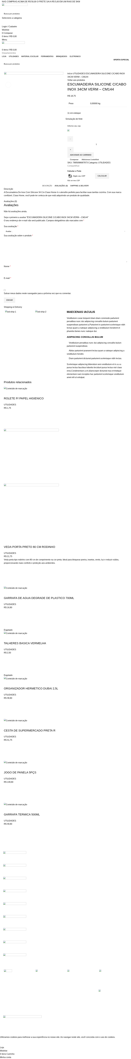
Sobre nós (39, 996)
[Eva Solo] (14, 947)
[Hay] (14, 921)
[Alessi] (14, 960)
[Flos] (14, 934)
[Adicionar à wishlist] (7, 413)
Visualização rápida (7, 425)
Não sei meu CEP (73, 180)
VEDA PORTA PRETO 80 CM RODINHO (29, 546)
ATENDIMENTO (9, 992)
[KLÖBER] (14, 896)
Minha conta (8, 996)
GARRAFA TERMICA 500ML (22, 814)
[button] (7, 419)
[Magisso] (14, 870)
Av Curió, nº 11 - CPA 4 (76, 1005)
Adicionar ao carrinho (80, 155)
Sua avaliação (11, 226)
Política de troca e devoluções (47, 1000)
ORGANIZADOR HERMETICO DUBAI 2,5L (31, 688)
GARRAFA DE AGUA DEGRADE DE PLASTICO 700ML (39, 598)
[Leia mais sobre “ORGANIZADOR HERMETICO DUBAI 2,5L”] (7, 709)
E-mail (7, 278)
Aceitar (5, 1043)
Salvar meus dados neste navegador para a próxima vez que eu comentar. (37, 293)
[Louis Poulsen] (14, 883)
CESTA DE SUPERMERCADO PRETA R (29, 730)
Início (70, 73)
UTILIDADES (79, 73)
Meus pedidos (9, 1000)
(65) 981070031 (74, 996)
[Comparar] (7, 393)
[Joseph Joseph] (14, 908)
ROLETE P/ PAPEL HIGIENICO (24, 398)
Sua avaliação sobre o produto (18, 235)
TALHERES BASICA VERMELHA (25, 643)
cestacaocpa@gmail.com (78, 1000)
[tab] (47, 186)
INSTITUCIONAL (42, 992)
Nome (7, 266)
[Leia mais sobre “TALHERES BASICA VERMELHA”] (7, 664)
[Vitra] (14, 857)
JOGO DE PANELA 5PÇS (20, 772)
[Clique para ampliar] (8, 84)
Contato (38, 1005)
